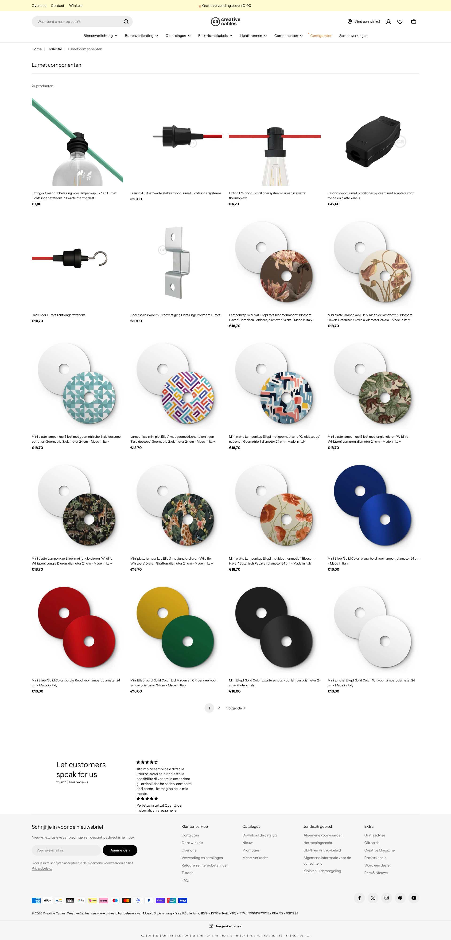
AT (149, 935)
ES (194, 935)
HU (224, 935)
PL (258, 935)
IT (237, 935)
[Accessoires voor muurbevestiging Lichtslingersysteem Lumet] (176, 262)
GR (208, 935)
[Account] (388, 21)
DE (179, 935)
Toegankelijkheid (228, 926)
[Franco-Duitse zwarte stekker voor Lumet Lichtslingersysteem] (176, 140)
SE (280, 935)
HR (216, 935)
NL (251, 935)
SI (287, 935)
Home (37, 49)
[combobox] (82, 21)
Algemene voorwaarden (105, 863)
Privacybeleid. (42, 868)
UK (294, 935)
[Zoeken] (126, 21)
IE (231, 935)
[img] (165, 762)
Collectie (54, 49)
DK (186, 935)
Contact (57, 5)
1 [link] (209, 708)
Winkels (75, 5)
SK (273, 935)
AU (142, 935)
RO (266, 935)
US (301, 935)
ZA (308, 935)
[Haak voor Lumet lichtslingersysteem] (77, 262)
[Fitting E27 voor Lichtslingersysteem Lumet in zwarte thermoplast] (275, 140)
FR (201, 935)
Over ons (39, 5)
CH (164, 935)
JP (243, 935)
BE (157, 935)
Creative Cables (54, 913)
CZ (171, 935)
